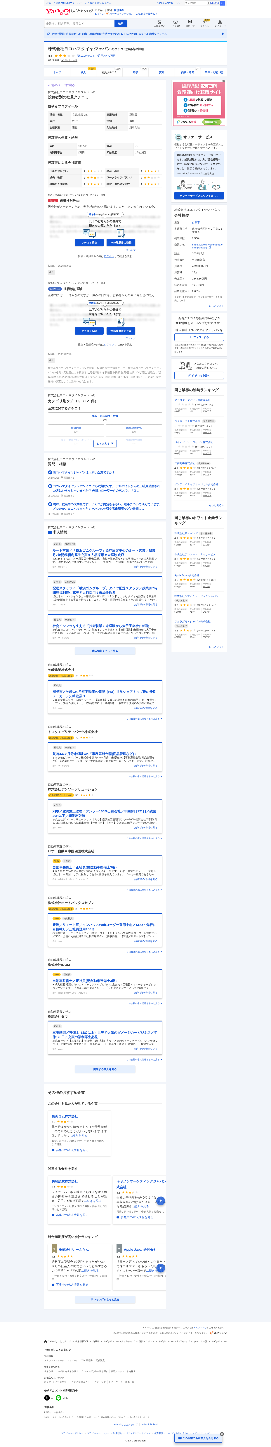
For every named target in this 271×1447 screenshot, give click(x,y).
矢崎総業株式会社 (61, 670)
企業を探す (159, 26)
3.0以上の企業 (70, 60)
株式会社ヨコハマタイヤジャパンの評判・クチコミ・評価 (76, 195)
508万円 (206, 566)
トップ (57, 72)
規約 (117, 1433)
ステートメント (138, 1433)
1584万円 (207, 411)
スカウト (204, 26)
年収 (140, 71)
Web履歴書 (87, 1360)
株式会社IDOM (59, 965)
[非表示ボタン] (222, 1434)
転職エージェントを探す (123, 1371)
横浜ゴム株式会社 (65, 1116)
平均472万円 (108, 55)
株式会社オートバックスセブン (71, 903)
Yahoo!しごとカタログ (59, 1341)
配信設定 (100, 1360)
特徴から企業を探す (68, 1371)
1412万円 (207, 475)
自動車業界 (53, 60)
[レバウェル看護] (199, 124)
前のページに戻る (63, 85)
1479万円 (207, 453)
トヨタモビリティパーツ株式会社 (73, 732)
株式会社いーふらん (74, 1249)
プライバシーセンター (98, 1433)
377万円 (206, 545)
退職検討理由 (70, 200)
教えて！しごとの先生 (55, 1382)
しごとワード (115, 1382)
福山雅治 (214, 3)
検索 (222, 3)
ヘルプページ (200, 1327)
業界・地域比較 (214, 72)
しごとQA (175, 26)
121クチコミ (87, 55)
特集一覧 (190, 26)
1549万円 (207, 432)
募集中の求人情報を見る (72, 1150)
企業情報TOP (81, 1341)
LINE (65, 1398)
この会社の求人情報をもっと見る (143, 718)
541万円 (206, 612)
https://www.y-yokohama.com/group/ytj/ (207, 246)
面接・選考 (190, 71)
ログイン (100, 13)
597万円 (206, 586)
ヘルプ (178, 2)
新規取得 (119, 10)
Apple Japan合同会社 (140, 1249)
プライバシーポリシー (72, 1433)
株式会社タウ (58, 1016)
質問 (161, 72)
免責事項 (158, 1433)
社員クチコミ (111, 71)
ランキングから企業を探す (94, 1371)
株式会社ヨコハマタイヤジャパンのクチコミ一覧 (183, 1341)
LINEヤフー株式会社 (54, 1412)
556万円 (206, 637)
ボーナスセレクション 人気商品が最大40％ (134, 13)
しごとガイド (99, 1382)
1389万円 (207, 495)
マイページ (220, 26)
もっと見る (215, 305)
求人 (88, 71)
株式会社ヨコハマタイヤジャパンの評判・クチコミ (129, 1341)
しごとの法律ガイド (79, 1382)
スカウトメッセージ (54, 1360)
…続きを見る (78, 1135)
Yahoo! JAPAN (165, 2)
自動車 (196, 222)
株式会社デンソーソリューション (73, 789)
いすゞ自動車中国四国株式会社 (71, 851)
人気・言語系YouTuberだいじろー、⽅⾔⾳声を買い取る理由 (78, 2)
